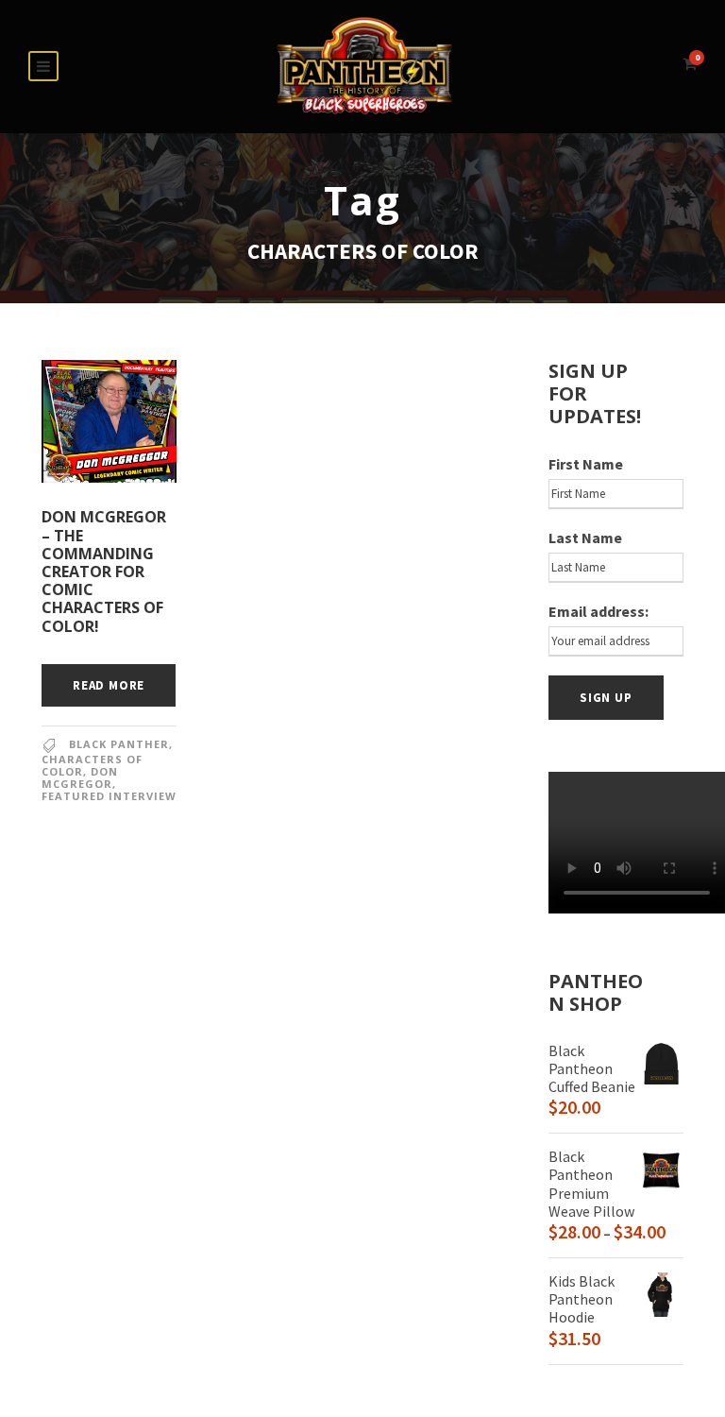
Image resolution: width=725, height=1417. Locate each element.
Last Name (585, 537)
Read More (108, 685)
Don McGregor (80, 777)
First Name (585, 463)
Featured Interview (109, 796)
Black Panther (119, 744)
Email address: (598, 611)
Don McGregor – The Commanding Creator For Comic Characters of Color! (104, 571)
